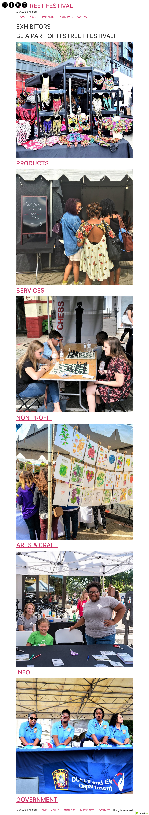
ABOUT (34, 16)
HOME (21, 16)
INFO (23, 672)
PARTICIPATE (65, 16)
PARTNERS (48, 16)
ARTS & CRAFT (37, 545)
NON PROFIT (34, 417)
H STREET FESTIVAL (44, 5)
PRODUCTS (32, 163)
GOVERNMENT (37, 799)
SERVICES (30, 290)
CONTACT (82, 16)
